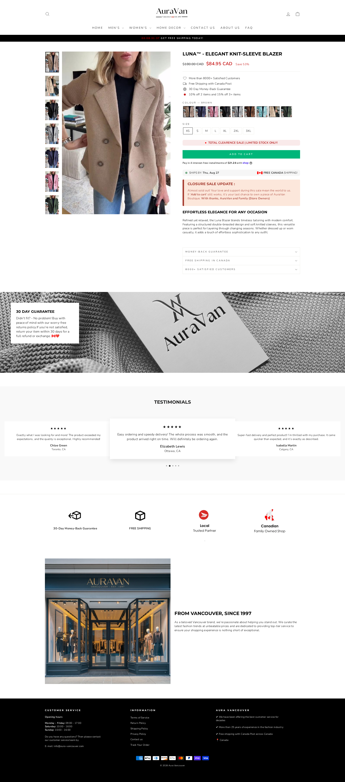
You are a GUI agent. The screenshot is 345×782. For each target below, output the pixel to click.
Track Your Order (140, 745)
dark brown (249, 111)
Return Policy (138, 723)
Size (186, 124)
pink (213, 111)
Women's (139, 28)
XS (188, 131)
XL (225, 131)
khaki (274, 111)
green (286, 111)
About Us (230, 28)
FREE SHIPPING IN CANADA (207, 260)
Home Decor (170, 28)
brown (188, 111)
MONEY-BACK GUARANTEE (206, 251)
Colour (197, 102)
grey (237, 111)
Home (97, 28)
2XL (236, 131)
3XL (248, 131)
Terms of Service (139, 717)
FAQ (249, 28)
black (225, 111)
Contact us (203, 28)
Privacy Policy (138, 734)
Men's (114, 28)
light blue (262, 111)
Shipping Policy (139, 728)
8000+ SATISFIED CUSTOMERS (210, 269)
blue (201, 111)
